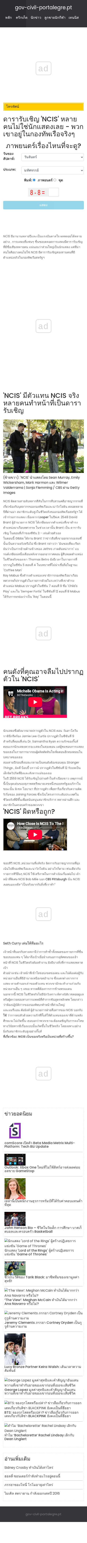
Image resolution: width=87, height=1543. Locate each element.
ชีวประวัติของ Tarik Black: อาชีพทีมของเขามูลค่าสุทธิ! (41, 1279)
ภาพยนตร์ (45, 180)
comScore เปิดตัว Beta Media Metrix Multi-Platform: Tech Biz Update (39, 1145)
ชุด (60, 180)
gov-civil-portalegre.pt (43, 7)
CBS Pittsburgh (56, 879)
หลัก (8, 17)
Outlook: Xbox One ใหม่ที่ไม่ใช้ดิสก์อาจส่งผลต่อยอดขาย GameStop (42, 1169)
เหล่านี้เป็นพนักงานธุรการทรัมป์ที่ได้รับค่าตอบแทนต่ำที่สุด (43, 1203)
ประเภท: (9, 169)
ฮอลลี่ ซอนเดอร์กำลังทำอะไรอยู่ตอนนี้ (32, 1476)
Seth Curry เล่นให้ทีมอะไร (23, 943)
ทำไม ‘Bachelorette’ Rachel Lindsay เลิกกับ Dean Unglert (39, 1437)
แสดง (43, 205)
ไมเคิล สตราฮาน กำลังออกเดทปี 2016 (32, 1493)
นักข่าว (36, 17)
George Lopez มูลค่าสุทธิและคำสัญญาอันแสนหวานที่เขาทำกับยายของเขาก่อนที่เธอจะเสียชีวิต (39, 1391)
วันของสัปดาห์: (9, 156)
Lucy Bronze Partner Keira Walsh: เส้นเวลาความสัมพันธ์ (42, 1368)
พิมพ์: (28, 180)
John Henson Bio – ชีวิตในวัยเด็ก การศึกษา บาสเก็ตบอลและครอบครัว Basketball (43, 1229)
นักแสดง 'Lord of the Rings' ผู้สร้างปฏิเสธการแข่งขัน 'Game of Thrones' (39, 1252)
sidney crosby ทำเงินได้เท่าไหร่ (28, 1467)
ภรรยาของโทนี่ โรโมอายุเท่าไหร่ (28, 1484)
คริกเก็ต (21, 17)
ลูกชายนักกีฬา (54, 17)
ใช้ (5, 1015)
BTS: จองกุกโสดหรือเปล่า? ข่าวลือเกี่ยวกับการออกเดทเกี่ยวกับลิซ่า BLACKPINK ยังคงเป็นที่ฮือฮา (41, 1414)
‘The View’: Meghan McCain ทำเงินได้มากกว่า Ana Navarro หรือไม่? (40, 1301)
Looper (44, 517)
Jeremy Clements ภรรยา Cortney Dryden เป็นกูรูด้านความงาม (43, 1324)
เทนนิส (74, 17)
